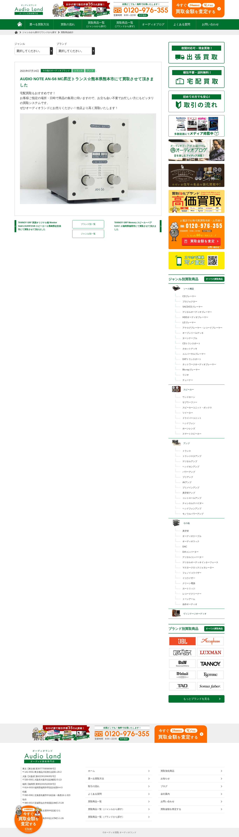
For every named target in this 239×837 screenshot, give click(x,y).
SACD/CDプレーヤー (192, 307)
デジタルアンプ (189, 461)
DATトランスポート (191, 359)
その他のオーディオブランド (56, 70)
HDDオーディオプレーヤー (195, 317)
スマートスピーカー (191, 434)
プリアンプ (187, 477)
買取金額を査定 (202, 241)
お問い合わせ (210, 24)
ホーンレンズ (188, 428)
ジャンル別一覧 (88, 234)
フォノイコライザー (191, 573)
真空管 (185, 531)
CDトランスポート (191, 343)
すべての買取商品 (214, 279)
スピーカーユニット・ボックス (197, 407)
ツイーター (187, 413)
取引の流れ (93, 786)
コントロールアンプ (191, 498)
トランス (78, 70)
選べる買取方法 (39, 24)
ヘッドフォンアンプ (191, 508)
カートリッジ (188, 588)
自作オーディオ (189, 604)
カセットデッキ (189, 348)
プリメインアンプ (190, 487)
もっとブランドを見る (196, 698)
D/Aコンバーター (190, 552)
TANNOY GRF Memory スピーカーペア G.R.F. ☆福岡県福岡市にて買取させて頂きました (135, 226)
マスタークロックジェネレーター (198, 567)
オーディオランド (128, 832)
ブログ (164, 786)
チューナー (187, 380)
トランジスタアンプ (191, 456)
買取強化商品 (167, 771)
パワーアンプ (188, 472)
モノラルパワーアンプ (192, 514)
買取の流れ (68, 24)
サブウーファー (189, 402)
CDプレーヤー (189, 296)
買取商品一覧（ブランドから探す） (106, 817)
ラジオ (185, 375)
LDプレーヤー (189, 322)
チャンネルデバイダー (192, 503)
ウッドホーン (188, 397)
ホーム (91, 771)
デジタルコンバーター (192, 557)
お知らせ (165, 778)
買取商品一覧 (96, 24)
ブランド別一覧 (88, 224)
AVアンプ (186, 482)
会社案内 (165, 794)
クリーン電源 (188, 583)
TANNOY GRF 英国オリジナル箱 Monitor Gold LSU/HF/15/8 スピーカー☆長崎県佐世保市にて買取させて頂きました (39, 226)
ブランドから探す (48, 32)
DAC (184, 546)
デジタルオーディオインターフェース (200, 562)
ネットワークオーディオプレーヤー (199, 364)
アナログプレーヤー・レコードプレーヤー (202, 328)
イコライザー (188, 578)
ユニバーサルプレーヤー (194, 354)
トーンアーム (188, 599)
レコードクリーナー (191, 594)
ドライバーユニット (191, 418)
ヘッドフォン (188, 423)
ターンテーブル (189, 338)
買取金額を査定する (171, 809)
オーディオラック (190, 541)
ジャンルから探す (30, 32)
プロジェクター (189, 301)
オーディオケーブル (191, 536)
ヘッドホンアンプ (190, 466)
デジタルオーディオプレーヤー (197, 312)
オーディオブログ (153, 24)
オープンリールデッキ (192, 333)
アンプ (90, 70)
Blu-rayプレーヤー (191, 369)
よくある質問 (181, 24)
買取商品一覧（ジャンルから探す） (106, 809)
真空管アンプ (188, 493)
